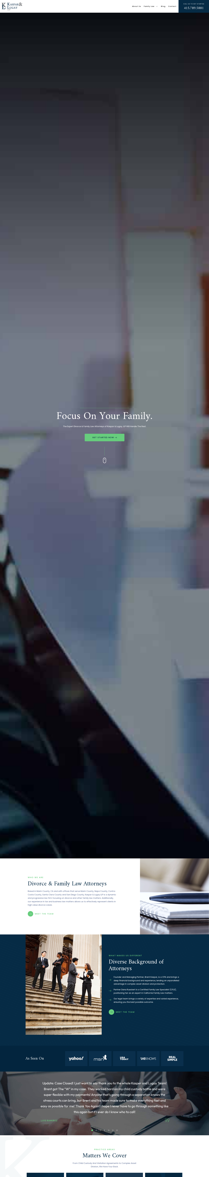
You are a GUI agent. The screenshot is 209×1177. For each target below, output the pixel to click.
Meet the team (44, 913)
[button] (92, 1130)
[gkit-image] (12, 6)
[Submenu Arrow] (157, 6)
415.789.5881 (194, 8)
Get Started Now (103, 437)
